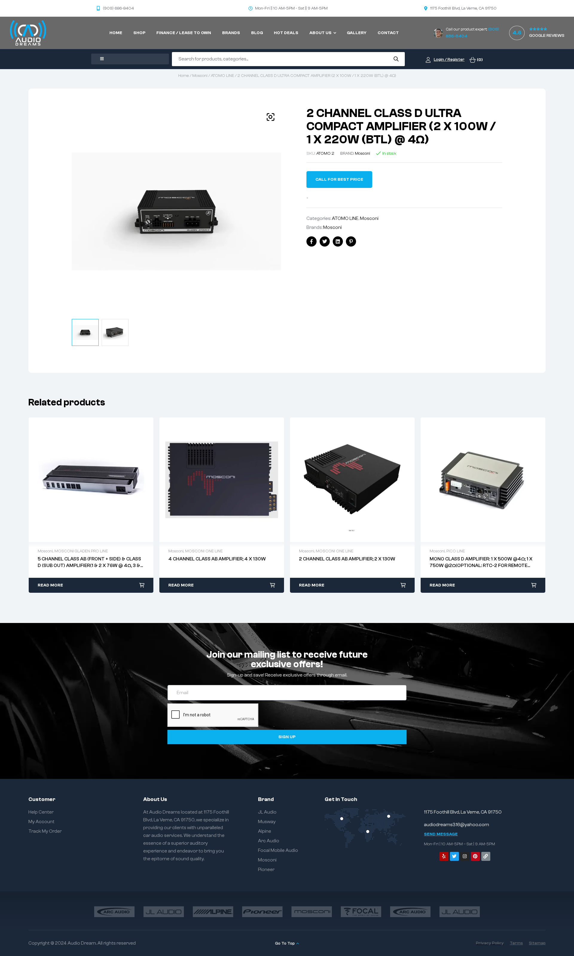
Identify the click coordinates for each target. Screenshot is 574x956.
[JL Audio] (164, 911)
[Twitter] (454, 856)
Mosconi (199, 75)
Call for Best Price (339, 179)
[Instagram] (464, 856)
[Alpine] (213, 911)
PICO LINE (455, 551)
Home (183, 75)
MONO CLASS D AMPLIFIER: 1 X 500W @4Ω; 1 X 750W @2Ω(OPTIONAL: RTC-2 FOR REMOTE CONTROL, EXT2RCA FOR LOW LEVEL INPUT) (481, 565)
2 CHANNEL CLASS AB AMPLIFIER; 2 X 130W (347, 559)
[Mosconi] (311, 911)
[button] (270, 117)
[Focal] (361, 911)
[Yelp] (443, 856)
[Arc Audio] (114, 911)
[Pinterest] (475, 856)
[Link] (485, 856)
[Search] (396, 59)
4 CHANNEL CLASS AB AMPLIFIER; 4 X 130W (217, 559)
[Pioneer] (262, 911)
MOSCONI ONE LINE (204, 551)
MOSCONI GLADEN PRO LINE (81, 551)
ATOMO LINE (222, 75)
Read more (50, 585)
